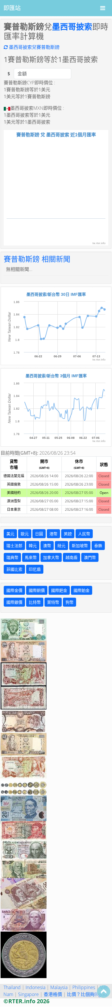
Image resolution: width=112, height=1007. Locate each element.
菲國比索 (14, 569)
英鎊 (68, 533)
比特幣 (35, 602)
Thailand (12, 987)
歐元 (25, 533)
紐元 (61, 545)
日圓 (39, 533)
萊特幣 (53, 602)
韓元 (33, 545)
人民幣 (84, 533)
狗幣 (69, 602)
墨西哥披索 (72, 26)
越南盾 (71, 557)
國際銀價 (14, 602)
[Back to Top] (104, 991)
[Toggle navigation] (103, 8)
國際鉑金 (82, 590)
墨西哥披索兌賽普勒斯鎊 (33, 47)
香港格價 (53, 994)
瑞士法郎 (14, 545)
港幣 (53, 533)
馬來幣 (31, 557)
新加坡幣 (80, 545)
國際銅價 (37, 590)
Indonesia (35, 987)
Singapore (28, 994)
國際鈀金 (59, 590)
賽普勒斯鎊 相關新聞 (37, 259)
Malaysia (58, 987)
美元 (10, 533)
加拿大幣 (51, 557)
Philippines (83, 987)
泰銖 (98, 545)
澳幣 (47, 545)
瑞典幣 (12, 557)
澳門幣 (90, 557)
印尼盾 (35, 569)
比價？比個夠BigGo (87, 994)
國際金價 (14, 590)
